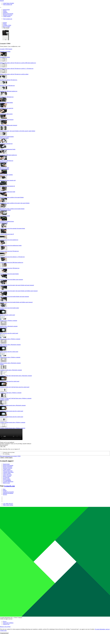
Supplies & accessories (8, 491)
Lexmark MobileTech (8, 481)
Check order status (7, 474)
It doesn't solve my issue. (9, 452)
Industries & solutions (8, 493)
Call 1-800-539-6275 (8, 503)
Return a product (7, 476)
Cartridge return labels (8, 472)
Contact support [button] (6, 16)
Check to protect (7, 473)
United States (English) (8, 3)
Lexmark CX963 (7, 25)
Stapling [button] (2, 309)
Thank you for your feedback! (7, 442)
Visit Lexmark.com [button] (7, 4)
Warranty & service (7, 468)
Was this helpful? (4, 445)
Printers (5, 24)
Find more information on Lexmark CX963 (10, 456)
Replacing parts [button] (3, 162)
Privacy (5, 621)
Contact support (8, 457)
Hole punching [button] (3, 327)
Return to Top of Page (5, 626)
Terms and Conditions (8, 622)
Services (5, 494)
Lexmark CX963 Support (6, 49)
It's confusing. (6, 454)
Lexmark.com (9, 486)
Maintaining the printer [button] (5, 210)
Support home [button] (6, 9)
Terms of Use (6, 624)
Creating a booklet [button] (4, 399)
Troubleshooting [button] (4, 222)
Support (5, 22)
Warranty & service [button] (7, 15)
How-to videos (6, 26)
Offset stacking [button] (3, 346)
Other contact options (8, 505)
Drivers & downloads (8, 465)
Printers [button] (5, 11)
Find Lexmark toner (7, 470)
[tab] (55, 51)
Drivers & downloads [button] (8, 13)
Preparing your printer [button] (5, 51)
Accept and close (4, 633)
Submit (2, 457)
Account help (6, 477)
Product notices (6, 478)
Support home (6, 464)
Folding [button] (2, 364)
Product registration (7, 466)
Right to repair (6, 482)
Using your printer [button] (4, 138)
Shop (4, 489)
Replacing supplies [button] (4, 169)
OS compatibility (7, 480)
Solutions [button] (5, 12)
